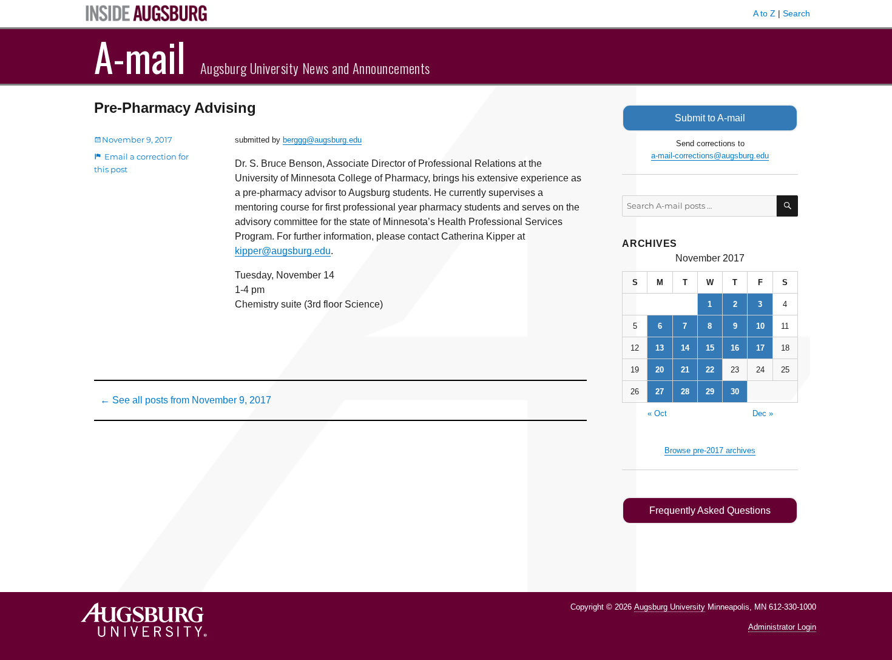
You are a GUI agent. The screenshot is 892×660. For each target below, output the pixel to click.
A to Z (764, 13)
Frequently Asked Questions (710, 510)
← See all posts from (185, 400)
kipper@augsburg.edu (283, 251)
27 (659, 391)
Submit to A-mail (710, 118)
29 (710, 391)
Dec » (762, 413)
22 (710, 369)
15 (710, 347)
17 (760, 347)
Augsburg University (669, 606)
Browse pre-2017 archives (709, 450)
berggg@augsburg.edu (322, 139)
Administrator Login (782, 626)
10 (760, 326)
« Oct (657, 413)
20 (659, 369)
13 (659, 347)
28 (685, 391)
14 (685, 347)
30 (735, 391)
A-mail (140, 56)
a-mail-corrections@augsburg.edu (710, 155)
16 (735, 347)
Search (796, 13)
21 (685, 369)
